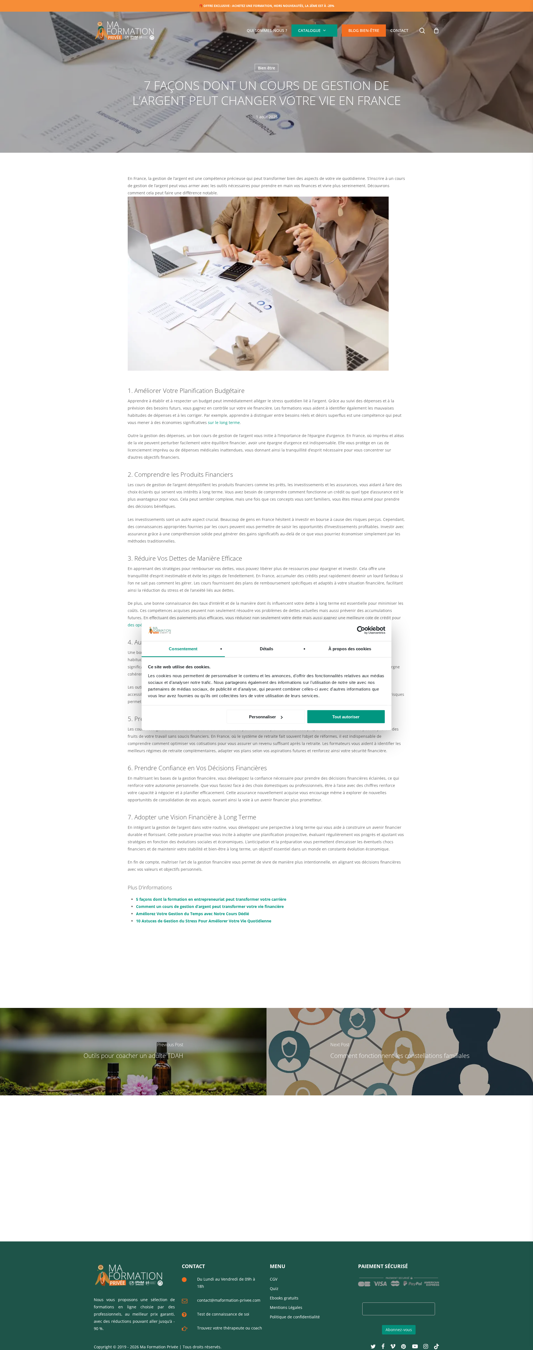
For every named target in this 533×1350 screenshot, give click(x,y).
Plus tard (306, 36)
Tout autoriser (345, 716)
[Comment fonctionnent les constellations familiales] (399, 1051)
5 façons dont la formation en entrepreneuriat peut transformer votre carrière (211, 899)
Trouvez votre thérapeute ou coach (229, 1328)
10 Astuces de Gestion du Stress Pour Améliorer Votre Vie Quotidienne (203, 921)
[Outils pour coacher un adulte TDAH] (133, 1051)
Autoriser (333, 36)
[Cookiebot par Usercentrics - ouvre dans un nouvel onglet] (361, 630)
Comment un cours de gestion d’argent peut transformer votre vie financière (210, 906)
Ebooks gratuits (284, 1298)
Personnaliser (262, 716)
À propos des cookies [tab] (349, 648)
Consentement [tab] (183, 648)
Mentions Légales (286, 1307)
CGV (273, 1279)
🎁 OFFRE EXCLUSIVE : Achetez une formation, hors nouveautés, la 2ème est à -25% (266, 6)
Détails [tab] (266, 648)
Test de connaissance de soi (223, 1314)
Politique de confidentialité (295, 1316)
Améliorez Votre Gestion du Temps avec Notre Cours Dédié (192, 913)
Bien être (266, 68)
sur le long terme (224, 422)
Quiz (274, 1288)
